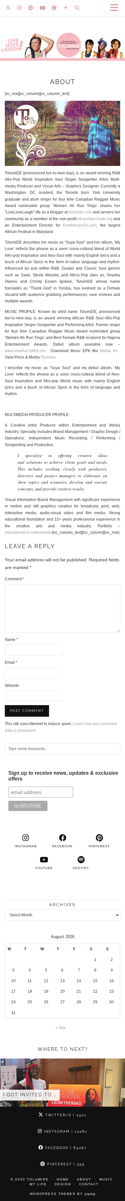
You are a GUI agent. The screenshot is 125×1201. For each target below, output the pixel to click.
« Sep (60, 1027)
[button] (116, 8)
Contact (89, 1184)
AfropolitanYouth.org (95, 219)
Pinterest (65, 1164)
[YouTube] (43, 8)
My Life (38, 1184)
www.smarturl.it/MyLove (25, 351)
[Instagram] (19, 8)
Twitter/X (65, 1115)
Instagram (65, 1131)
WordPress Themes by (63, 1194)
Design (63, 1184)
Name (11, 639)
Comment (14, 579)
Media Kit (108, 351)
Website (12, 685)
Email (11, 662)
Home (63, 1179)
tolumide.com (80, 212)
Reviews (48, 357)
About (84, 1179)
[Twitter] (8, 8)
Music (106, 1179)
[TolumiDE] (62, 33)
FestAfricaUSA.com (79, 225)
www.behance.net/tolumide (28, 532)
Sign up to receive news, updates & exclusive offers (63, 776)
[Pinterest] (30, 8)
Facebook (65, 1148)
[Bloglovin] (65, 8)
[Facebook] (54, 8)
